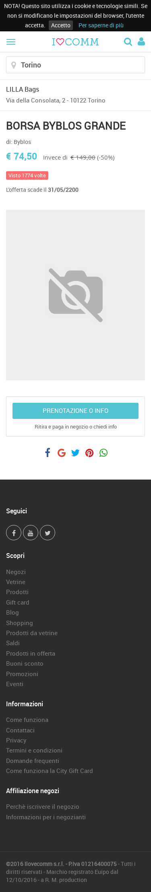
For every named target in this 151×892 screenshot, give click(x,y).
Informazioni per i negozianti (46, 817)
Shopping (19, 623)
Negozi (16, 572)
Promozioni (22, 674)
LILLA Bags (22, 89)
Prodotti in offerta (30, 653)
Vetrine (15, 582)
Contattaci (20, 730)
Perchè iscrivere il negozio (42, 806)
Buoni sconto (24, 663)
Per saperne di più (101, 25)
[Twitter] (47, 532)
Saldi (13, 643)
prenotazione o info (75, 410)
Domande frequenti (32, 761)
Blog (12, 612)
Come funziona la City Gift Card (49, 771)
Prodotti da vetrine (32, 633)
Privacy (16, 740)
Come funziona (27, 720)
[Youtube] (30, 532)
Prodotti (17, 592)
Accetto (60, 25)
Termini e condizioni (34, 750)
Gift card (17, 602)
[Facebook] (13, 532)
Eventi (14, 684)
